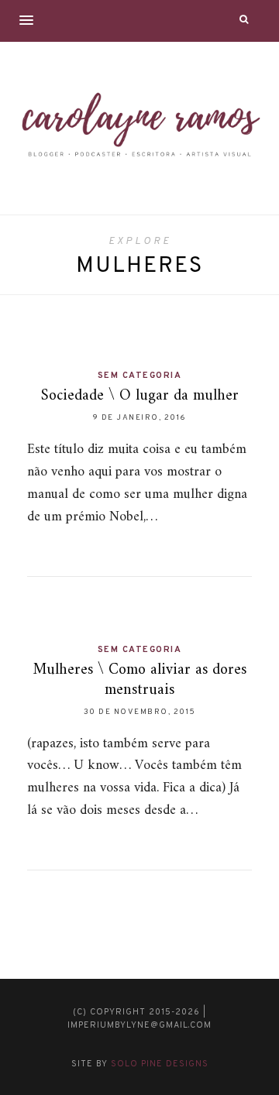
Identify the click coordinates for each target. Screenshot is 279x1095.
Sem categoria (140, 375)
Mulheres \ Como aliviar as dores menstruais (139, 680)
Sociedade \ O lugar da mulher (140, 396)
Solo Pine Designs (159, 1064)
